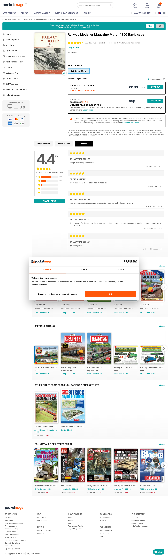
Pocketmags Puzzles (15, 56)
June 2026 (92, 305)
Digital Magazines (75, 529)
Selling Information (107, 530)
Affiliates (103, 520)
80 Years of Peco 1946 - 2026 (45, 367)
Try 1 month (155, 101)
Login (102, 536)
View (36, 313)
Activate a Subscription (16, 89)
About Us (134, 517)
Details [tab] (84, 270)
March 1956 (74, 19)
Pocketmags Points (75, 526)
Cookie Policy (10, 546)
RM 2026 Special (68, 367)
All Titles (8, 517)
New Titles (9, 520)
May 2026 (118, 305)
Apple (70, 517)
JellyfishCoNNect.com (139, 526)
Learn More (88, 110)
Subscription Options (131, 123)
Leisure (87, 13)
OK (110, 294)
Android (71, 520)
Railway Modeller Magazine (58, 19)
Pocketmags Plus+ (14, 62)
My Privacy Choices (12, 549)
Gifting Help (41, 533)
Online (70, 523)
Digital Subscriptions (9, 19)
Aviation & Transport (66, 13)
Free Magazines (11, 526)
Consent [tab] (47, 270)
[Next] (164, 287)
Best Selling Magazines (14, 523)
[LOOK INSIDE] (49, 73)
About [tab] (121, 270)
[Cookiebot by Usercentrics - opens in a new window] (126, 262)
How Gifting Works (44, 530)
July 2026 (65, 305)
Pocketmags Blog (11, 529)
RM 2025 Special (94, 367)
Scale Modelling (40, 19)
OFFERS (24, 13)
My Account (11, 51)
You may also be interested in (53, 444)
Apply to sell (104, 533)
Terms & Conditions (12, 543)
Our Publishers (10, 532)
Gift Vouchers (12, 84)
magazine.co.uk (137, 523)
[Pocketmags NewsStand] (14, 4)
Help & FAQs (41, 517)
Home (8, 34)
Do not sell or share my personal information (57, 294)
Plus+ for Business (12, 534)
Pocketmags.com (138, 520)
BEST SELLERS (9, 13)
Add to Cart (44, 313)
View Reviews (49, 201)
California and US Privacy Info (16, 540)
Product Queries (106, 517)
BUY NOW (155, 87)
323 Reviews (90, 43)
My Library (10, 45)
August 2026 (40, 305)
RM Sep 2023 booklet (123, 367)
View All (162, 266)
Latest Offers (12, 78)
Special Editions (44, 326)
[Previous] (36, 348)
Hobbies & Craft (41, 13)
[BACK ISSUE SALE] (46, 301)
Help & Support (13, 95)
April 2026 (144, 305)
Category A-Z (12, 73)
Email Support (42, 520)
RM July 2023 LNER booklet (151, 367)
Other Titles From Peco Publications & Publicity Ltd (66, 385)
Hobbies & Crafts (25, 19)
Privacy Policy (10, 537)
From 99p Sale (12, 39)
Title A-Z (10, 67)
